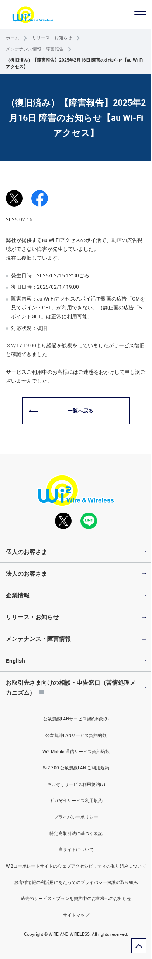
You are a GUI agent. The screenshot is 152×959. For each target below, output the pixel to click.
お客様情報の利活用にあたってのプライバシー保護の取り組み (76, 882)
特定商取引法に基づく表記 (76, 833)
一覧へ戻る (80, 410)
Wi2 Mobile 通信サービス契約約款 (76, 751)
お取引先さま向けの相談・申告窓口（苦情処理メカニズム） (71, 687)
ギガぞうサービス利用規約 (76, 800)
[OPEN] (140, 15)
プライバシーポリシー (76, 817)
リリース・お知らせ (52, 38)
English (15, 661)
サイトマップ (76, 915)
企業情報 (18, 595)
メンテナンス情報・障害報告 (34, 49)
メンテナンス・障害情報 (38, 639)
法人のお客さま (26, 573)
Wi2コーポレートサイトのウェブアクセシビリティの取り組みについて (76, 866)
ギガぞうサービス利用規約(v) (76, 784)
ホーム (12, 38)
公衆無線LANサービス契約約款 (76, 735)
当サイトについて (76, 849)
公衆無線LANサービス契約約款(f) (76, 718)
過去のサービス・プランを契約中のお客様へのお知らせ (76, 898)
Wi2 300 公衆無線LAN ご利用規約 (76, 767)
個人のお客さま (26, 552)
